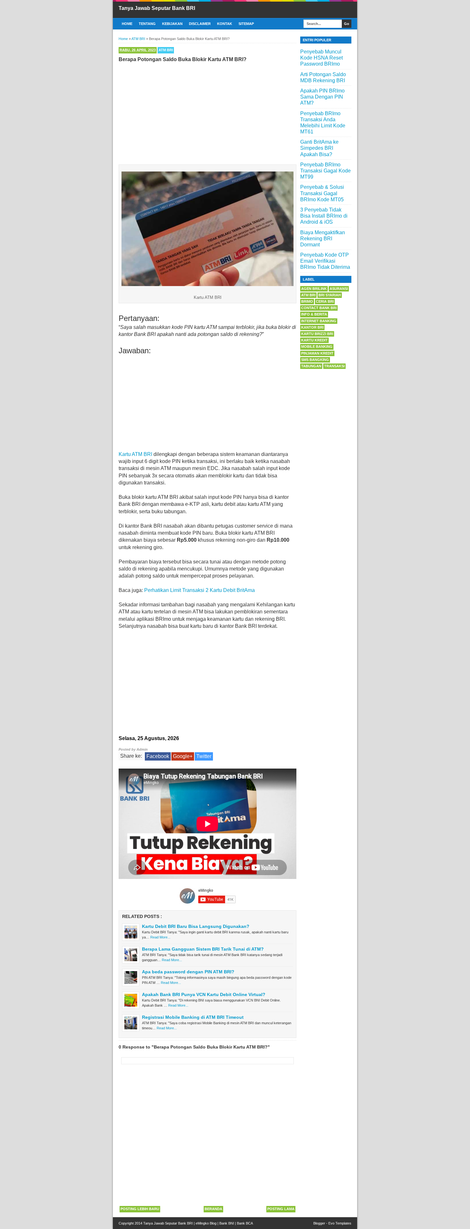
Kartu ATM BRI (135, 454)
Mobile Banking (317, 346)
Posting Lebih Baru (140, 1209)
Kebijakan (172, 24)
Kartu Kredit (314, 340)
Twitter (203, 756)
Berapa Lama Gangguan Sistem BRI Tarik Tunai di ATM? (203, 949)
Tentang (147, 24)
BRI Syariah (329, 295)
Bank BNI (226, 1223)
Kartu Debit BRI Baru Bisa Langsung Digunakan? (195, 926)
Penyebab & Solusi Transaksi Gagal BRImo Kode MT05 (322, 193)
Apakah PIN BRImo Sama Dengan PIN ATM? (322, 97)
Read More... (160, 937)
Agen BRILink (314, 289)
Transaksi (334, 366)
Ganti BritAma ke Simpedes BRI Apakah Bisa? (319, 148)
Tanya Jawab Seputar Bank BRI (157, 8)
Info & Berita (314, 314)
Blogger (319, 1223)
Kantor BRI (312, 327)
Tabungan (311, 366)
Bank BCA (245, 1223)
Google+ (182, 756)
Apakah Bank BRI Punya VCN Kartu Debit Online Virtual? (203, 994)
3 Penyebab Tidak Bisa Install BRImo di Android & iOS (324, 216)
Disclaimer (200, 24)
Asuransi (339, 289)
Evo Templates (339, 1223)
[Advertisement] (207, 112)
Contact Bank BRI (319, 308)
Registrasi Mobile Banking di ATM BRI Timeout (193, 1017)
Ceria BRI (325, 301)
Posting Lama (280, 1209)
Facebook (157, 756)
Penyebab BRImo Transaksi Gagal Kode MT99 (325, 171)
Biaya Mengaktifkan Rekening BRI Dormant (322, 238)
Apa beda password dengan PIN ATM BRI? (188, 971)
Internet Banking (318, 321)
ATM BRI (166, 50)
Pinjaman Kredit (317, 353)
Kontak (224, 24)
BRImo (307, 301)
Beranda (213, 1209)
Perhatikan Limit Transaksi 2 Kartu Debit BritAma (199, 590)
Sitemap (246, 24)
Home (127, 24)
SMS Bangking (315, 360)
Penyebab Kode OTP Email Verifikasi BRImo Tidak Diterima (325, 261)
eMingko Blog (206, 1223)
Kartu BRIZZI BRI (317, 334)
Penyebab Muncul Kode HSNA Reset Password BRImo (321, 58)
